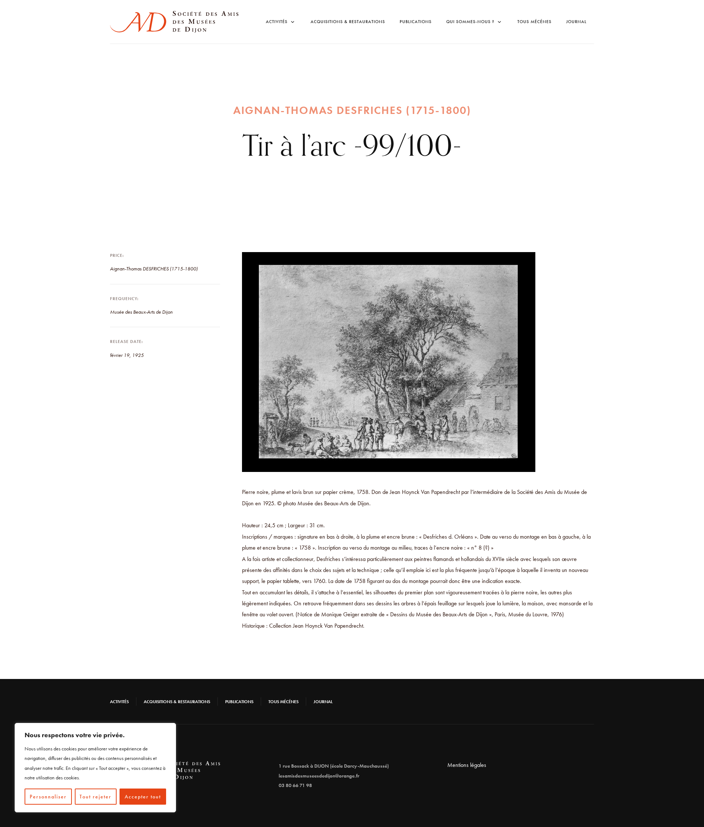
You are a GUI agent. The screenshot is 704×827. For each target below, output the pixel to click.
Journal (576, 22)
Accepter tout (143, 796)
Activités (119, 701)
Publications (416, 22)
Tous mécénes (534, 22)
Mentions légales (466, 765)
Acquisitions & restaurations (348, 22)
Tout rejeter (95, 796)
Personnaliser (48, 796)
